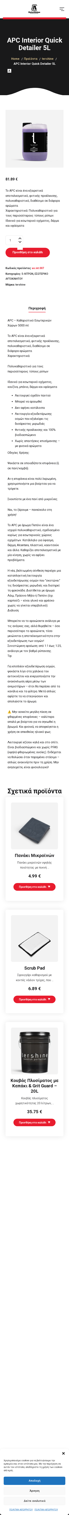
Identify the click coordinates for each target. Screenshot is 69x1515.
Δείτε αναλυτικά (34, 1501)
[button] (63, 1453)
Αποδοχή (34, 1480)
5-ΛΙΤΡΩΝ (27, 273)
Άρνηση (35, 1490)
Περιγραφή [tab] (37, 308)
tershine (20, 284)
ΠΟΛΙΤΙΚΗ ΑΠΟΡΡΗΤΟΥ (21, 1509)
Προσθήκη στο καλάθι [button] (32, 886)
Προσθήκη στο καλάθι (28, 252)
